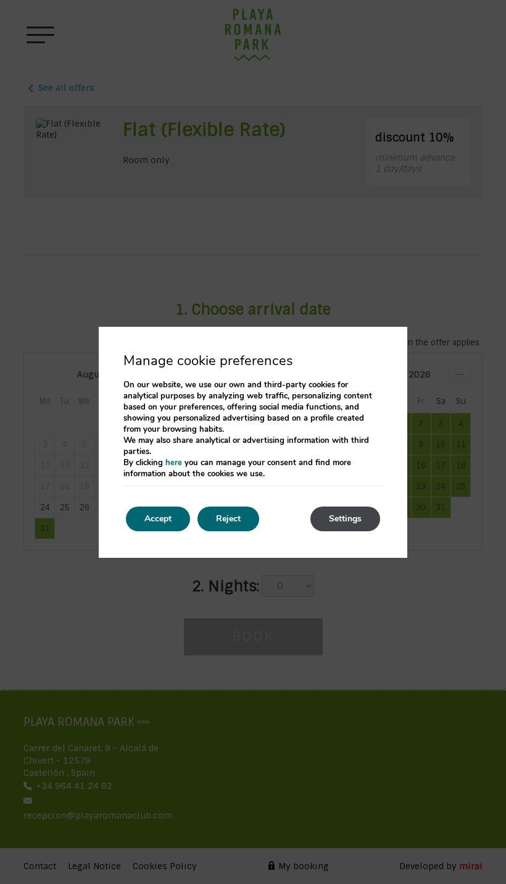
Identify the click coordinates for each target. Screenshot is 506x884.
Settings (345, 518)
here (173, 462)
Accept (158, 518)
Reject (228, 518)
